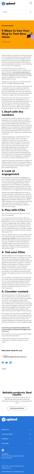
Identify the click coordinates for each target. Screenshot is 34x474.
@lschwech (5, 331)
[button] (31, 3)
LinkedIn (3, 450)
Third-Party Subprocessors (17, 466)
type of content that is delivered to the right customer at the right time (16, 73)
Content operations (7, 25)
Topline (4, 369)
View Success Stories (17, 408)
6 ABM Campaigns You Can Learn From (14, 357)
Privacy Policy (5, 466)
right (14, 72)
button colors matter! (8, 238)
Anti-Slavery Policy (6, 468)
